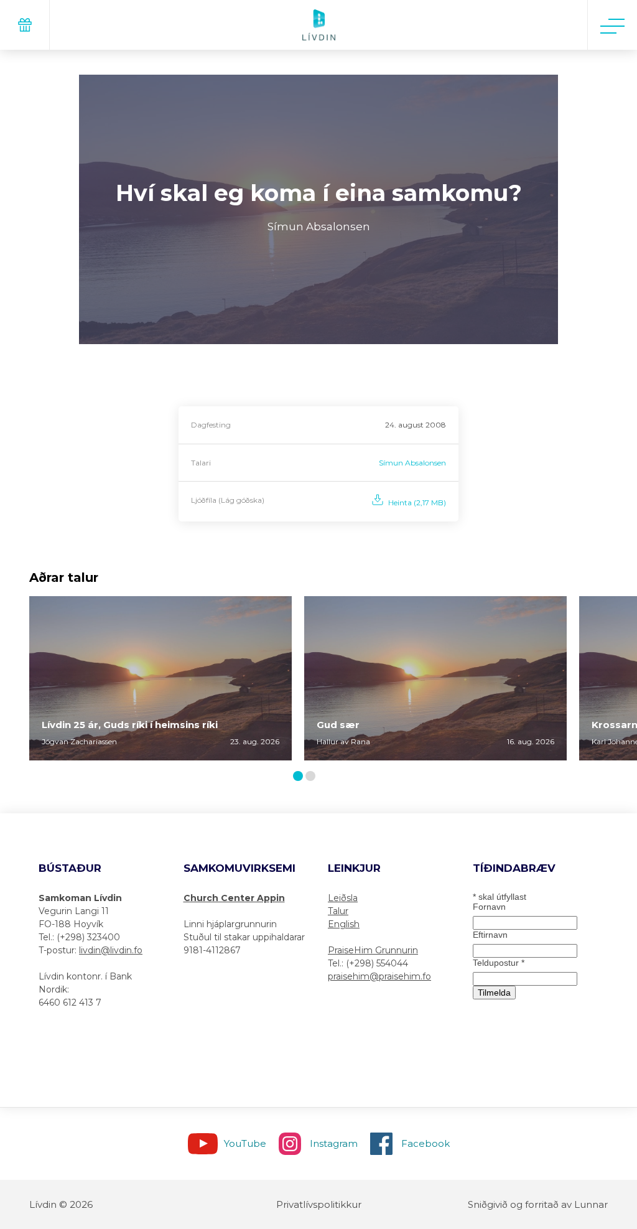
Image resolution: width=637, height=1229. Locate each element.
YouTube (245, 1143)
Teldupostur (498, 963)
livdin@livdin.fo (110, 950)
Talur (338, 911)
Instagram (334, 1143)
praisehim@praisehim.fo (379, 976)
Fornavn (489, 907)
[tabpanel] (160, 678)
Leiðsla (343, 898)
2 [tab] (312, 777)
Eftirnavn (490, 935)
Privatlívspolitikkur (318, 1204)
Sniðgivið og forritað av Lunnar (538, 1204)
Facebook (425, 1143)
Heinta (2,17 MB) (417, 502)
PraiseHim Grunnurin (373, 950)
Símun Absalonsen (412, 462)
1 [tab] (300, 777)
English (344, 924)
